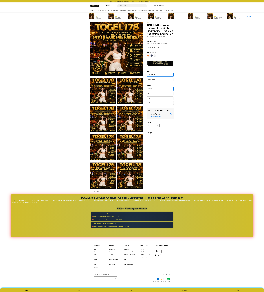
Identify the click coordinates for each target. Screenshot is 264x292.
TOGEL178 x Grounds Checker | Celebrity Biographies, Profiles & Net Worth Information (132, 1)
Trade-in (111, 262)
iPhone (96, 254)
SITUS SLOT (123, 10)
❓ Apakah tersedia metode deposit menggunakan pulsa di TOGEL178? (107, 219)
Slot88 (111, 254)
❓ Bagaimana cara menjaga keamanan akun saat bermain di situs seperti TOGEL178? (110, 226)
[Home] (95, 5)
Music (95, 259)
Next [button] (173, 1)
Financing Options (113, 259)
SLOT (161, 10)
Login (79, 290)
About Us (142, 249)
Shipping (155, 43)
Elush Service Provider (114, 257)
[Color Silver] (155, 55)
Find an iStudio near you (145, 251)
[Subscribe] (115, 278)
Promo (26, 290)
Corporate (111, 251)
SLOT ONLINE (151, 79)
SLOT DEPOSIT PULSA (141, 10)
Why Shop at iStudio (145, 254)
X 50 (149, 98)
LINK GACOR (130, 10)
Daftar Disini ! (152, 1)
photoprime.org (143, 257)
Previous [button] (90, 1)
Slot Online (112, 264)
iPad (95, 251)
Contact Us (127, 257)
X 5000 (150, 88)
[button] (92, 10)
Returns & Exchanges (129, 254)
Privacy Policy (127, 262)
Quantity (149, 122)
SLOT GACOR (100, 10)
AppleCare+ (112, 249)
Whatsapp (184, 290)
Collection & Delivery (129, 251)
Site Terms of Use (128, 264)
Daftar (132, 290)
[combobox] (132, 5)
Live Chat (237, 290)
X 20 (149, 103)
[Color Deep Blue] (151, 55)
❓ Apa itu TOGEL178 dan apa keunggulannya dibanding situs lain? (106, 213)
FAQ (125, 259)
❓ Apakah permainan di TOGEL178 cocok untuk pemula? (104, 223)
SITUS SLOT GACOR (153, 10)
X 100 (149, 93)
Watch (95, 257)
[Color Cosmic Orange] (148, 55)
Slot (95, 264)
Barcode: (157, 36)
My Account (127, 249)
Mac (95, 249)
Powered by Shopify (165, 281)
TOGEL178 (92, 10)
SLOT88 (107, 10)
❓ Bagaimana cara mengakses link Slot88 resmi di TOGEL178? (105, 216)
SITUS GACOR (114, 10)
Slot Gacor (96, 262)
